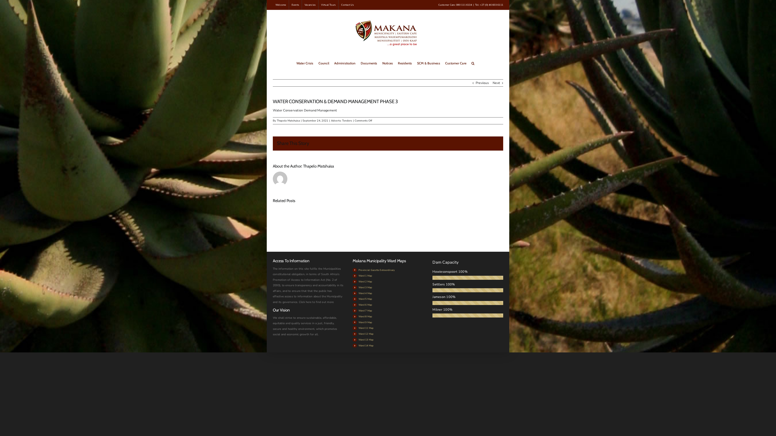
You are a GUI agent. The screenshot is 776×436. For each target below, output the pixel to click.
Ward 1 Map (365, 275)
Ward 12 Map (366, 333)
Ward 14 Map (366, 345)
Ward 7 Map (365, 310)
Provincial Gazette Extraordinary (376, 270)
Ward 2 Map (365, 281)
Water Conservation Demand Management (305, 110)
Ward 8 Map (365, 316)
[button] (472, 63)
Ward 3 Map (365, 287)
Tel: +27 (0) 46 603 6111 (489, 4)
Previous (482, 83)
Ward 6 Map (365, 304)
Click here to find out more (316, 302)
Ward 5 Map (365, 299)
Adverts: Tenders (341, 121)
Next (496, 83)
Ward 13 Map (366, 339)
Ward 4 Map (365, 293)
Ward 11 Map (366, 328)
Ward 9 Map (365, 322)
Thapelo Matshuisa (288, 121)
